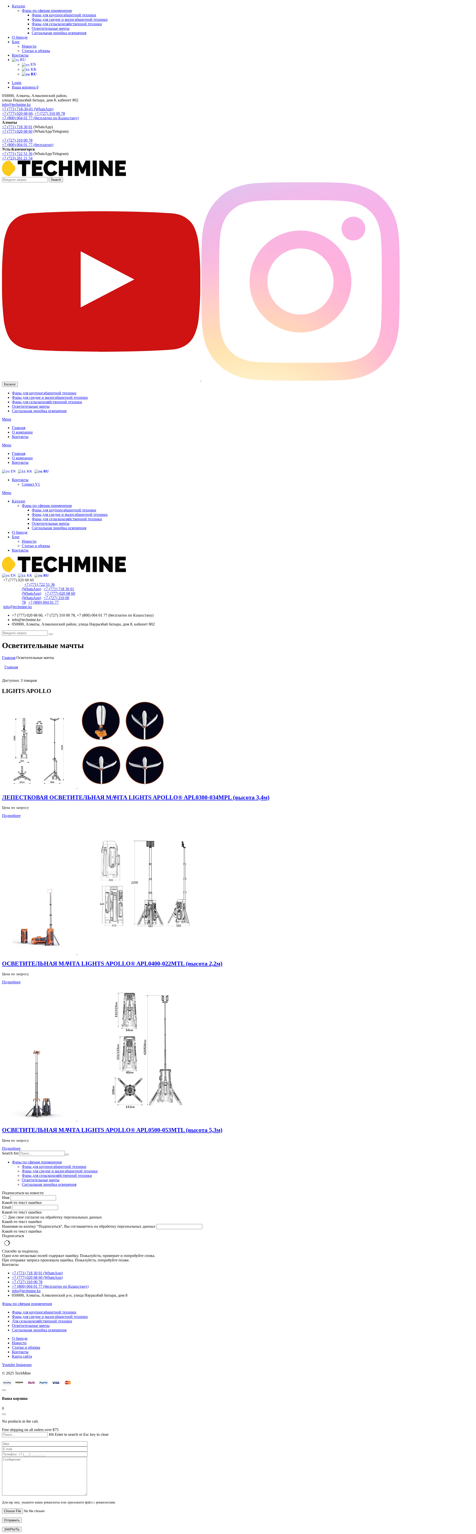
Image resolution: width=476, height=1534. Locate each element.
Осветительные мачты (50, 28)
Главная (8, 658)
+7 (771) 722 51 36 (17, 154)
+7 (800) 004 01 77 (17, 145)
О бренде (20, 37)
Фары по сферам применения (47, 10)
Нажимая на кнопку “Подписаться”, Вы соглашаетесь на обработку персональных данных (79, 1226)
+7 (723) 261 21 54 (17, 158)
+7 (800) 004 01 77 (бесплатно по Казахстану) (40, 118)
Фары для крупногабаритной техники (64, 15)
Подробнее (11, 816)
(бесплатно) (42, 145)
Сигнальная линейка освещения (59, 33)
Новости (29, 46)
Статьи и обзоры (36, 51)
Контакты (20, 55)
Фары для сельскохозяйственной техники (67, 24)
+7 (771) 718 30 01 (17, 127)
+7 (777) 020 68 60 (17, 113)
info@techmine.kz (16, 104)
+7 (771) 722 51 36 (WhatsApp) (38, 586)
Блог (16, 42)
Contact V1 (31, 484)
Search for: (10, 1153)
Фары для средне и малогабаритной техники (70, 19)
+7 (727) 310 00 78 (49, 113)
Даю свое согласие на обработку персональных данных (55, 1217)
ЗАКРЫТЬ (12, 1529)
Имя (6, 1197)
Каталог (19, 6)
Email (7, 1207)
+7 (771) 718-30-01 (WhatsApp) (27, 109)
